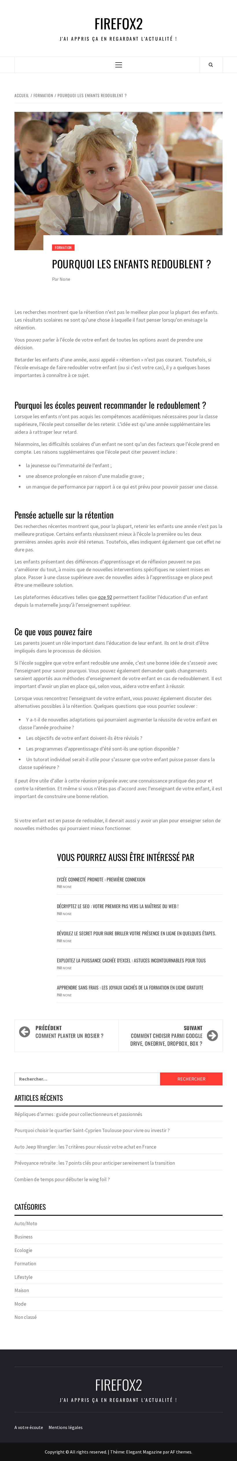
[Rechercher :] (87, 1078)
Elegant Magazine (144, 1452)
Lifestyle (23, 1277)
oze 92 (105, 597)
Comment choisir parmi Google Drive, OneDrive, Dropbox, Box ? (166, 1035)
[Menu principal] (119, 65)
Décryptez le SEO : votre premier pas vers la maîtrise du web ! (117, 906)
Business (23, 1237)
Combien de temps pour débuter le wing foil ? (62, 1179)
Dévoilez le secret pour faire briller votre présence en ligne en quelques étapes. (136, 933)
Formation (63, 247)
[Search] (211, 64)
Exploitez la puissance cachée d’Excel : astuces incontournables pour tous (131, 960)
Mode (20, 1304)
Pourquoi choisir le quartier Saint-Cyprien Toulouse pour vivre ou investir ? (92, 1130)
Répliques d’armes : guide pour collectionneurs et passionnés (78, 1114)
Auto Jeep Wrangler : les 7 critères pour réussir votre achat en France (85, 1147)
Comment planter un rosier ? (69, 1031)
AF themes (180, 1452)
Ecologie (23, 1250)
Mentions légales (66, 1427)
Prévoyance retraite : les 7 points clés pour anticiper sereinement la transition (94, 1163)
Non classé (25, 1317)
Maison (21, 1290)
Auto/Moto (25, 1223)
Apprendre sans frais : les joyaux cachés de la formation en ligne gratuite (130, 987)
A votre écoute (28, 1427)
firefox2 (119, 23)
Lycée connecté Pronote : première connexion (101, 879)
